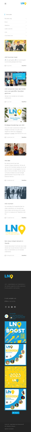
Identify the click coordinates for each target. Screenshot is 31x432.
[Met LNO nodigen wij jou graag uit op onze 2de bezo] (15, 354)
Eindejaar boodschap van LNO (14, 125)
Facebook (19, 131)
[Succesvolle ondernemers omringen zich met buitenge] (15, 399)
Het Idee (7, 160)
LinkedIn (12, 133)
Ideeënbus (7, 25)
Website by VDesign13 (11, 426)
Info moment (9, 203)
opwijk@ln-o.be (12, 298)
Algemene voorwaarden (9, 428)
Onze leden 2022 (9, 35)
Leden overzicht (8, 28)
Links (6, 32)
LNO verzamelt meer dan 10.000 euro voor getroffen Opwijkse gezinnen (15, 91)
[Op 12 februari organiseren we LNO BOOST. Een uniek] (15, 332)
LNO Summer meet (11, 57)
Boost (6, 22)
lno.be (6, 424)
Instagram (7, 133)
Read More (24, 65)
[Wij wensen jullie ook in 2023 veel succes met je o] (15, 377)
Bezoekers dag (8, 18)
